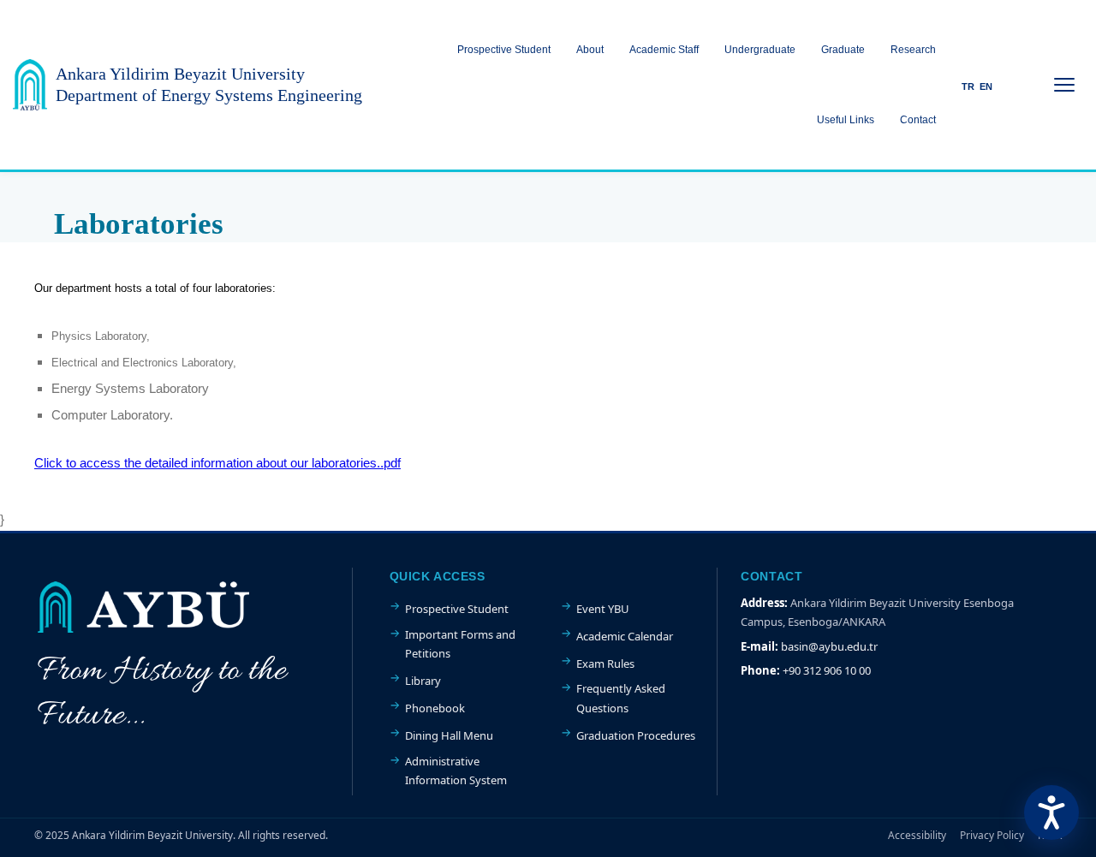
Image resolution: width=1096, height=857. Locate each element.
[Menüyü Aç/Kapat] (1064, 85)
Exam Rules (605, 663)
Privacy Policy (992, 835)
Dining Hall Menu (449, 735)
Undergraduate (759, 50)
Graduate (843, 50)
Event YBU (602, 608)
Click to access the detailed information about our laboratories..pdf (217, 462)
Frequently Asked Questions (620, 698)
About (590, 50)
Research (913, 50)
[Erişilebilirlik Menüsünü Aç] (1051, 812)
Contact (918, 120)
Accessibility (917, 835)
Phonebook (435, 708)
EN (986, 86)
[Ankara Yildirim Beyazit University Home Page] (30, 84)
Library (423, 680)
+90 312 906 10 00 (827, 670)
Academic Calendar (624, 636)
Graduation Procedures (635, 735)
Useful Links (845, 120)
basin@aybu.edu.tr (829, 646)
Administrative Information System (456, 770)
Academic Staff (664, 50)
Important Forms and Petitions (460, 644)
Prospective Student (504, 50)
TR (968, 86)
